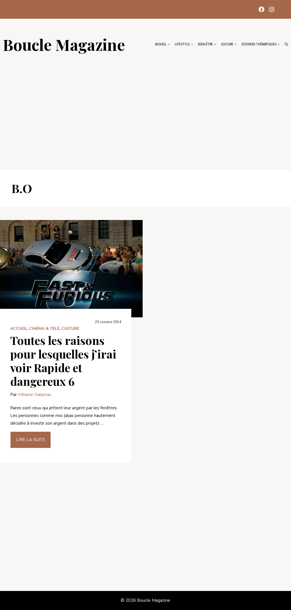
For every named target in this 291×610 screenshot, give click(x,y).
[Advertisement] (145, 108)
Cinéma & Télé (44, 328)
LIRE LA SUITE (30, 440)
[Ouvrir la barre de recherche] (286, 44)
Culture (227, 44)
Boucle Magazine (64, 44)
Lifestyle (182, 44)
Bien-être (205, 44)
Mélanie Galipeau (34, 394)
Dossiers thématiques (259, 44)
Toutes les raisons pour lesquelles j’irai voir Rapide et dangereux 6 (63, 361)
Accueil (161, 44)
